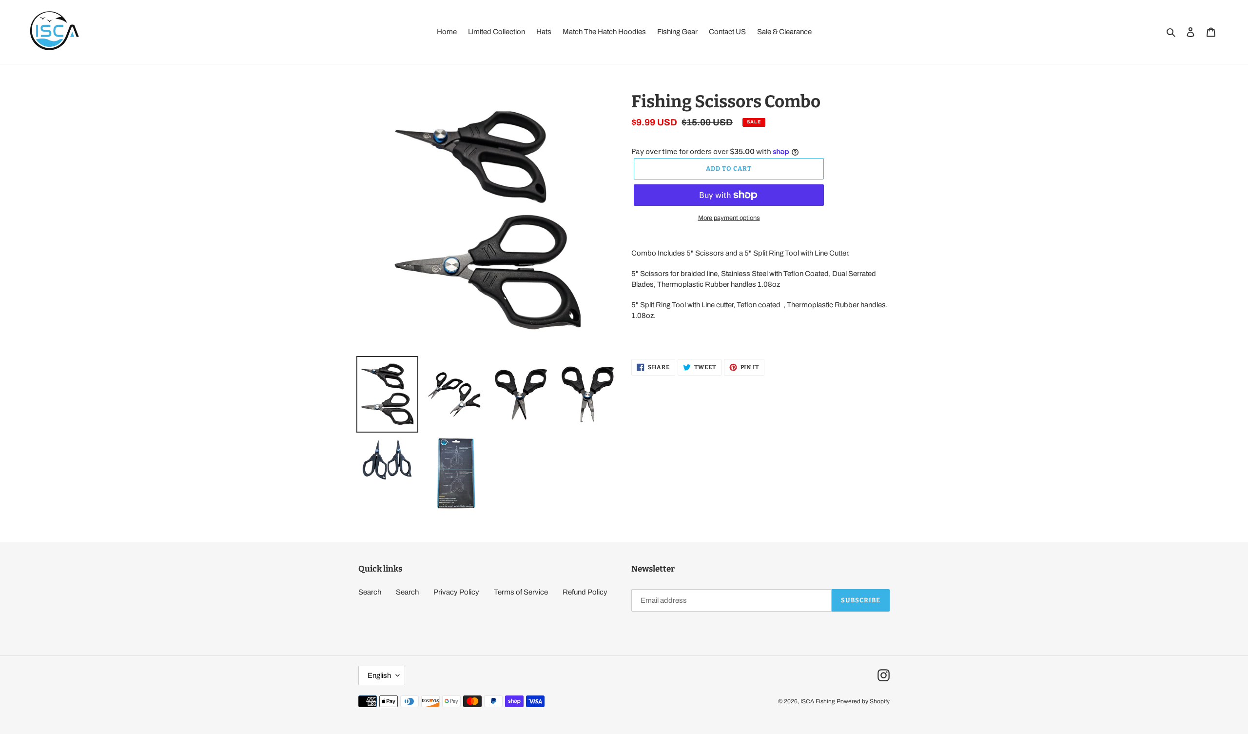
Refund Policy (585, 592)
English (379, 675)
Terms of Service (521, 592)
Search (369, 592)
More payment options (729, 218)
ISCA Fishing (817, 701)
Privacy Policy (456, 592)
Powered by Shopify (863, 701)
